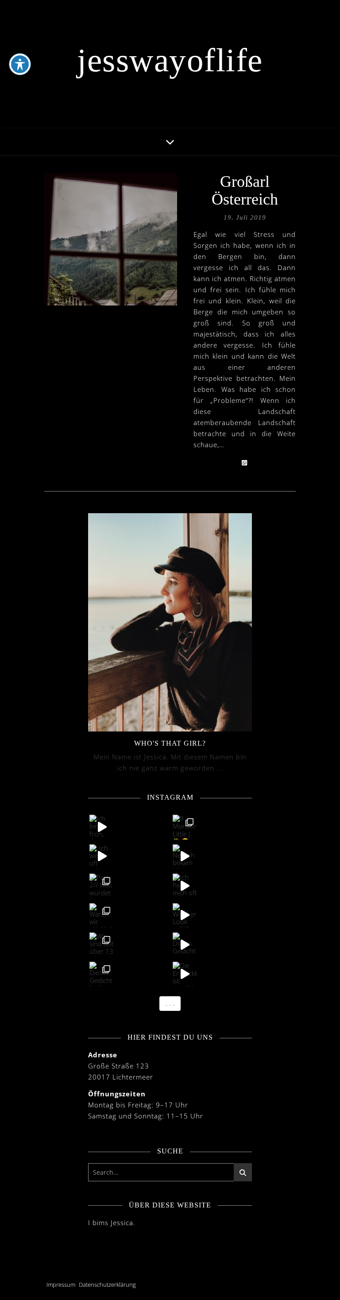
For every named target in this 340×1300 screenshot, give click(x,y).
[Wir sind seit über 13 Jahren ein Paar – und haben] (101, 944)
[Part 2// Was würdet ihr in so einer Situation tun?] (101, 886)
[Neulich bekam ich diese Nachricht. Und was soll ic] (185, 856)
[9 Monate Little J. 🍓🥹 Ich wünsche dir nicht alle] (185, 827)
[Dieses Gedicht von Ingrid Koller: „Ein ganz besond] (185, 944)
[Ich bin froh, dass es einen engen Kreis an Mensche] (101, 827)
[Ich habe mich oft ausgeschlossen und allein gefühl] (185, 886)
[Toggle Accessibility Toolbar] (20, 64)
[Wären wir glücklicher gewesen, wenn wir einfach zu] (101, 915)
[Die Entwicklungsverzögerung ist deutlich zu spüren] (185, 974)
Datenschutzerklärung (107, 1284)
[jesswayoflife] (170, 64)
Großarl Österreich (245, 190)
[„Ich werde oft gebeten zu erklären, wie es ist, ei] (101, 856)
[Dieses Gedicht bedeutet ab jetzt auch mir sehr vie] (101, 974)
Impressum (60, 1284)
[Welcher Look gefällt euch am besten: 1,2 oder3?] (185, 915)
